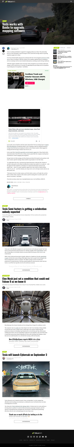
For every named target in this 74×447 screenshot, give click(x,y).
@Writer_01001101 (11, 193)
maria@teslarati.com (42, 191)
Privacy (53, 440)
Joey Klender (9, 358)
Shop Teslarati (12, 70)
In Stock (46, 70)
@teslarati (55, 65)
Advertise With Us (40, 440)
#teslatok (61, 67)
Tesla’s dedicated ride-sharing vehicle (20, 406)
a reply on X (18, 328)
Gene (8, 220)
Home (20, 440)
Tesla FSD (28, 182)
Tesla (24, 182)
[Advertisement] (28, 99)
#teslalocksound (66, 67)
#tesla (58, 67)
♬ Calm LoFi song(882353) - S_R (59, 68)
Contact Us (32, 440)
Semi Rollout (40, 250)
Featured (20, 182)
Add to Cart (31, 83)
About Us (26, 440)
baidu (15, 182)
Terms (48, 440)
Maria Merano (14, 49)
